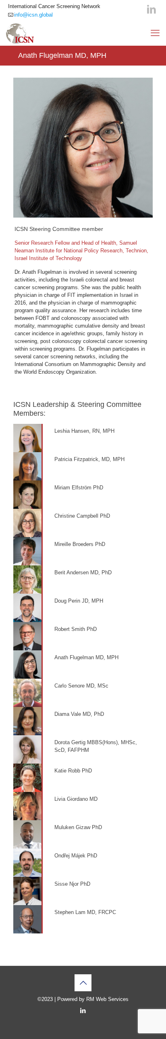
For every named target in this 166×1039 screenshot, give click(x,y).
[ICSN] (20, 33)
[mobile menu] (155, 33)
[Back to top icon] (83, 982)
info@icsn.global (33, 15)
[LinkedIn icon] (151, 9)
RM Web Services (107, 999)
